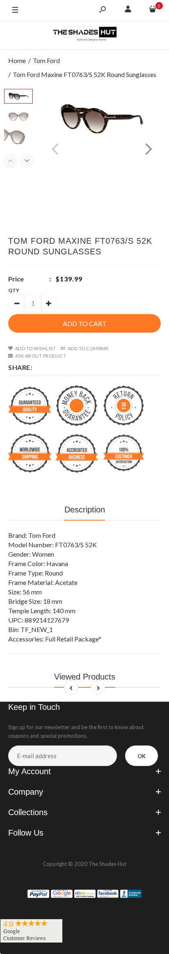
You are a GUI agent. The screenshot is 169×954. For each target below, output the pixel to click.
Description (84, 509)
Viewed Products (84, 676)
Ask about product (40, 355)
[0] (152, 10)
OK (141, 756)
